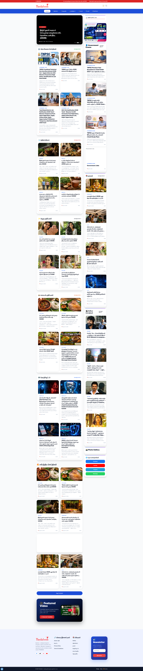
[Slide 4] (79, 42)
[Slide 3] (78, 42)
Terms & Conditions (58, 648)
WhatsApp (95, 473)
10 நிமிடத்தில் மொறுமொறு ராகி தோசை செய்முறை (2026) (59, 1)
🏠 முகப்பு (47, 11)
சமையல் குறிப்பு (76, 651)
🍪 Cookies (105, 668)
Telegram (95, 469)
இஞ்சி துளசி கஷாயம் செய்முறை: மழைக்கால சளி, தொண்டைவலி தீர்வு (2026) (84, 1)
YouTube (95, 465)
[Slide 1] (75, 42)
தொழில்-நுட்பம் (76, 648)
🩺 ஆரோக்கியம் (55, 11)
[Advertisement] (75, 5)
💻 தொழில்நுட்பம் (72, 11)
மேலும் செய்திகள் (59, 593)
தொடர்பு (55, 643)
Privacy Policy (57, 645)
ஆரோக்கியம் (75, 643)
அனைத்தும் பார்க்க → (77, 218)
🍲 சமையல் (81, 11)
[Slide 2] (77, 42)
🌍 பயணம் (87, 11)
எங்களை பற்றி (57, 640)
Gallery (74, 640)
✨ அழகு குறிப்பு (63, 11)
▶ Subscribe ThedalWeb (47, 616)
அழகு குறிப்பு (75, 653)
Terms (101, 668)
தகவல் (74, 645)
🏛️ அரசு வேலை (95, 11)
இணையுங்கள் (99, 655)
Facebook (95, 461)
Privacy (97, 668)
